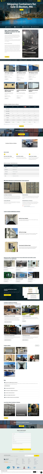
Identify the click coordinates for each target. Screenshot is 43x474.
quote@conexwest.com (32, 206)
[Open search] (27, 0)
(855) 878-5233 (26, 206)
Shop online (7, 56)
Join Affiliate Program (36, 463)
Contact (28, 463)
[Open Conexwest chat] (41, 472)
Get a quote (24, 321)
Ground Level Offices (18, 464)
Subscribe (36, 455)
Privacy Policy (35, 464)
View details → (6, 98)
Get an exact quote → (7, 385)
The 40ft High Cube (7, 124)
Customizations (23, 461)
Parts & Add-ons (23, 463)
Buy (21, 9)
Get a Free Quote (21, 134)
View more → (37, 345)
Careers (28, 462)
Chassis (22, 462)
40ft (16, 462)
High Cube (17, 463)
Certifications (29, 461)
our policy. (23, 451)
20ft (16, 461)
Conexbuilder (35, 461)
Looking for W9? (35, 462)
